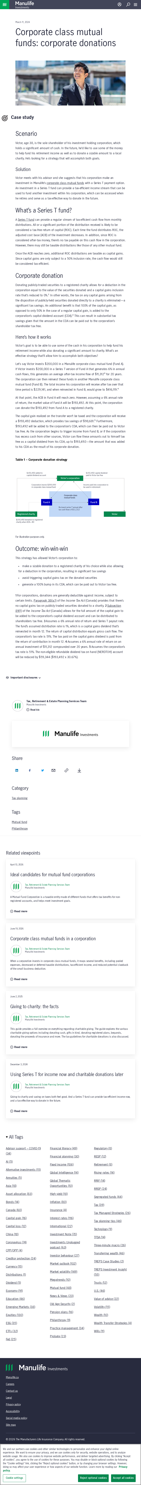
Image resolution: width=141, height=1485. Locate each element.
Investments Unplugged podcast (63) (65, 1245)
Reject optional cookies (93, 1478)
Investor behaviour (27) (64, 1255)
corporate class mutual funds (65, 183)
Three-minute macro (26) (110, 1245)
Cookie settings (14, 1478)
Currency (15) (14, 1266)
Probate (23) (58, 1336)
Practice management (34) (67, 1328)
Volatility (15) (102, 1307)
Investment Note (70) (63, 1234)
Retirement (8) (103, 1164)
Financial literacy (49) (63, 1148)
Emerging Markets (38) (20, 1307)
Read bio (34, 710)
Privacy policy (13, 1404)
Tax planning (20, 798)
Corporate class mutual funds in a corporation (53, 939)
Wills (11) (99, 1331)
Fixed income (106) (61, 1164)
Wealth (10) (101, 1315)
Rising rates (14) (104, 1172)
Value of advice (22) (106, 1298)
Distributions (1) (16, 1274)
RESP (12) (100, 1156)
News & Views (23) (62, 1296)
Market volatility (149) (63, 1271)
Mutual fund (19, 822)
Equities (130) (14, 1315)
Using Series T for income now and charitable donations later (66, 1074)
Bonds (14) (12, 1202)
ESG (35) (11, 1323)
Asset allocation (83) (19, 1194)
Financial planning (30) (64, 1156)
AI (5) (9, 1161)
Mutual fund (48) (60, 1287)
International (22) (61, 1226)
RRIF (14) (99, 1180)
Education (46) (15, 1298)
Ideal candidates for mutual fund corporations (52, 875)
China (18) (12, 1234)
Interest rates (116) (62, 1218)
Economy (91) (14, 1290)
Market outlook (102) (63, 1263)
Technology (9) (103, 1229)
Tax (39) (99, 1205)
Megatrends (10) (60, 1279)
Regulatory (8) (103, 1148)
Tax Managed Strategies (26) (112, 1213)
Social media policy (16, 1418)
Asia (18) (11, 1185)
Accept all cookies (123, 1478)
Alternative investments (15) (23, 1169)
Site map (11, 1425)
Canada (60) (14, 1210)
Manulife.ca (12, 1377)
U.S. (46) (99, 1290)
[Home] (4, 4)
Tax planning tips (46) (108, 1221)
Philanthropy (20, 828)
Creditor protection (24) (21, 1258)
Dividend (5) (13, 1282)
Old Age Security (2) (62, 1304)
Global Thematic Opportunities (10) (61, 1183)
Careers (10, 1384)
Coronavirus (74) (16, 1242)
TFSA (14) (99, 1237)
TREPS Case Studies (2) (109, 1261)
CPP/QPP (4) (14, 1250)
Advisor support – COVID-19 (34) (23, 1151)
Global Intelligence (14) (64, 1172)
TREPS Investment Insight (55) (110, 1272)
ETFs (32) (12, 1331)
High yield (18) (59, 1194)
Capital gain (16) (16, 1218)
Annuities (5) (14, 1177)
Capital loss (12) (16, 1226)
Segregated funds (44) (108, 1196)
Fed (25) (11, 1339)
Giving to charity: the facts (34, 1006)
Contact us (12, 1391)
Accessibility (12, 1411)
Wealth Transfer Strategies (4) (113, 1323)
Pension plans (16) (61, 1312)
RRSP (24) (100, 1188)
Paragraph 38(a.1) (45, 600)
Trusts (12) (100, 1282)
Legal (9, 1398)
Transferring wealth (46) (109, 1253)
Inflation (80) (58, 1202)
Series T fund (26, 219)
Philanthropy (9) (60, 1320)
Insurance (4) (58, 1210)
